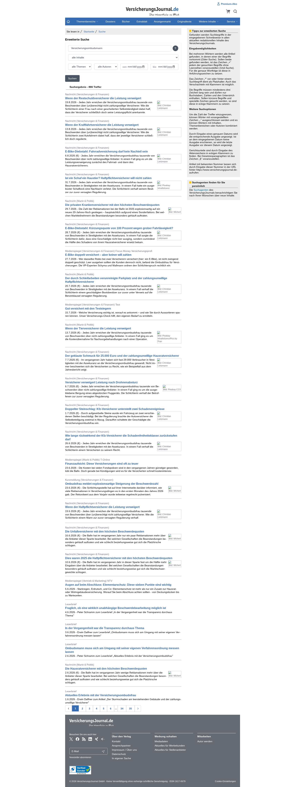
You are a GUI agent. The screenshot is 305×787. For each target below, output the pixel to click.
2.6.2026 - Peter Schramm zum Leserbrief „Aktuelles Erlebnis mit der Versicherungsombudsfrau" (119, 655)
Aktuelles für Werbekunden (170, 745)
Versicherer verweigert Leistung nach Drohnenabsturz (101, 382)
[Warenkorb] (228, 11)
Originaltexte (184, 21)
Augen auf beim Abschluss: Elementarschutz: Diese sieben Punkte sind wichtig (118, 584)
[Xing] (96, 739)
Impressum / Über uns (124, 749)
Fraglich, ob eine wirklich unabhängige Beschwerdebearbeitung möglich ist (115, 608)
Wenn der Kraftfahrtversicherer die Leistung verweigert (102, 124)
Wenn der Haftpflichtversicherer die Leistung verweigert (102, 507)
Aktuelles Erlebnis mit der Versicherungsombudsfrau (100, 695)
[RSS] (84, 739)
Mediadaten (161, 741)
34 (122, 708)
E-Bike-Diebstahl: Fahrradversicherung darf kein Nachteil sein (106, 151)
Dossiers (110, 21)
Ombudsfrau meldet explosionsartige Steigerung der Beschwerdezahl (111, 483)
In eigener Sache (121, 758)
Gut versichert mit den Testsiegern (88, 308)
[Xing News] (103, 739)
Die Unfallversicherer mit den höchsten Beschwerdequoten (104, 531)
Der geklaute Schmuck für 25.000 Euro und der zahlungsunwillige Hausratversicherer (122, 355)
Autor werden (204, 741)
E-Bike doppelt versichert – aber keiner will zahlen (98, 254)
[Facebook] (77, 739)
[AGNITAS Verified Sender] (88, 770)
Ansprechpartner (121, 745)
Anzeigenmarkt (162, 21)
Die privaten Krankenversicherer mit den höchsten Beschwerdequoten (112, 204)
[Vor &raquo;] (138, 708)
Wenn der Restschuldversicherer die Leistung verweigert (103, 98)
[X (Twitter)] (71, 739)
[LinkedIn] (90, 739)
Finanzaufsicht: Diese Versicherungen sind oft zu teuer (101, 463)
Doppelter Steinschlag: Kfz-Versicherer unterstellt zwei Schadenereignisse (115, 409)
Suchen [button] (72, 78)
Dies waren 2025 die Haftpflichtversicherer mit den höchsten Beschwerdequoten (118, 558)
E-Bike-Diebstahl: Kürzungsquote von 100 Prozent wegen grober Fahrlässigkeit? (119, 228)
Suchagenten (201, 189)
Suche (102, 31)
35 (130, 708)
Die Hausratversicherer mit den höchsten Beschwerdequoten (106, 668)
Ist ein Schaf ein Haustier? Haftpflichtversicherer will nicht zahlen (108, 178)
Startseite (89, 31)
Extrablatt (142, 21)
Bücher (126, 21)
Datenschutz (119, 754)
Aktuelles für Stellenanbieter (170, 749)
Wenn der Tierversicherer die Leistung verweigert (98, 328)
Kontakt (116, 741)
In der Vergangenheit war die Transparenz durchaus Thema (104, 628)
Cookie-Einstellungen (225, 781)
